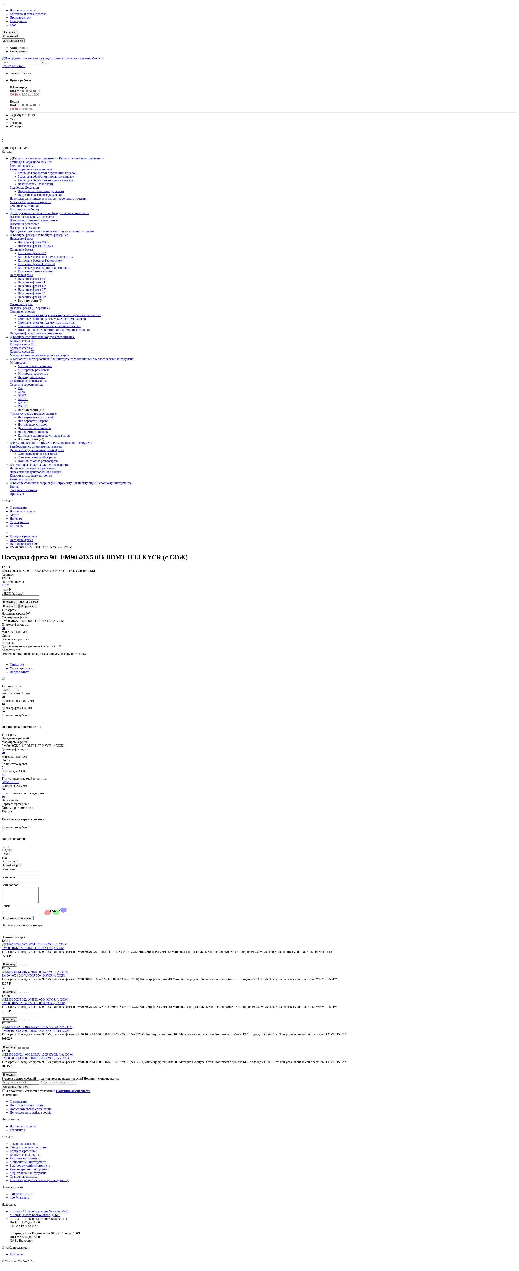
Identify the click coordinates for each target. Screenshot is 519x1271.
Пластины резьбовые (24, 224)
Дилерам (16, 518)
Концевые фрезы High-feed (36, 264)
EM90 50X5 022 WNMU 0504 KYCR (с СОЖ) (33, 1003)
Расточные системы (23, 1158)
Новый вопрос (11, 865)
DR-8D (23, 406)
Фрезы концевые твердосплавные (33, 413)
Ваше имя (8, 869)
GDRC (22, 395)
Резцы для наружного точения (31, 162)
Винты (14, 486)
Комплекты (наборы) (24, 209)
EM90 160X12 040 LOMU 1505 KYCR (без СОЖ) (36, 1030)
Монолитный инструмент (28, 1162)
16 (3, 796)
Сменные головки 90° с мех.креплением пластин (52, 318)
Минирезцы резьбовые (33, 370)
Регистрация (18, 51)
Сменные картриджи (24, 205)
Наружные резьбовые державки (40, 195)
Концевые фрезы (21, 249)
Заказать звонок (21, 73)
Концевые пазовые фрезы (35, 271)
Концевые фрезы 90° (32, 253)
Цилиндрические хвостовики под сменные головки (54, 329)
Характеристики (21, 668)
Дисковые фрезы (21, 238)
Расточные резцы (22, 165)
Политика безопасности (26, 1105)
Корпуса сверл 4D (22, 348)
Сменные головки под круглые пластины (46, 322)
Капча (6, 906)
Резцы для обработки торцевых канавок (45, 180)
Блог (13, 25)
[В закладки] (23, 965)
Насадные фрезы (21, 275)
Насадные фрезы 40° (32, 278)
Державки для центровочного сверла (35, 472)
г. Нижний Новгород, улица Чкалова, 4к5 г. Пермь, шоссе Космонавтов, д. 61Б (38, 1213)
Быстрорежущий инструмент (30, 1165)
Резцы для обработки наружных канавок (46, 176)
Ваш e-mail (9, 877)
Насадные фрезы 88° (32, 297)
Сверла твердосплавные (26, 384)
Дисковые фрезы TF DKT (35, 246)
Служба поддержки (15, 1247)
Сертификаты (19, 522)
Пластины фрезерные (25, 227)
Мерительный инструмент (28, 1173)
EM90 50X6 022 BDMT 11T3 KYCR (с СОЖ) (33, 948)
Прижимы (17, 494)
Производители (20, 17)
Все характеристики (16, 639)
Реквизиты (17, 1130)
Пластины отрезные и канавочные (34, 220)
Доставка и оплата (22, 10)
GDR (21, 391)
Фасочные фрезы (21, 304)
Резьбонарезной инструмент (72, 442)
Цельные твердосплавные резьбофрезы (37, 450)
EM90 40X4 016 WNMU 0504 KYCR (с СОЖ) (33, 975)
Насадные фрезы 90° (24, 543)
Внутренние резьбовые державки (41, 191)
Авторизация (19, 47)
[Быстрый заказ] (19, 965)
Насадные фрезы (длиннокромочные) (36, 333)
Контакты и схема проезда (28, 14)
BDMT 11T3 (10, 782)
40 (3, 628)
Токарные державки (24, 1143)
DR (20, 388)
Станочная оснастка (55, 464)
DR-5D (23, 402)
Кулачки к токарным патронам (31, 475)
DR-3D (23, 399)
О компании (18, 507)
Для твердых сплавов (32, 424)
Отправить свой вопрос (17, 918)
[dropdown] (3, 4)
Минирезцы (18, 362)
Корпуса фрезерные (54, 235)
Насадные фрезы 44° (32, 282)
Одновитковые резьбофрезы (37, 453)
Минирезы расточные (33, 373)
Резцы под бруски (22, 479)
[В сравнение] (27, 965)
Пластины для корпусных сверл (32, 216)
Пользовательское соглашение (30, 1109)
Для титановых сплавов (34, 428)
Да (3, 774)
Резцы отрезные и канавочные (31, 169)
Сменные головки (22, 311)
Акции (14, 515)
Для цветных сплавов (33, 432)
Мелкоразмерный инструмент (30, 202)
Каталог (7, 1137)
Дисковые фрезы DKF (33, 242)
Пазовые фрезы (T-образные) (30, 308)
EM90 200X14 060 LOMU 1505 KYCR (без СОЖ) (36, 1058)
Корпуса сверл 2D (22, 340)
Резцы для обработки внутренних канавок (47, 173)
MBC (5, 585)
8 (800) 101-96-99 (13, 66)
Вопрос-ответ (19, 672)
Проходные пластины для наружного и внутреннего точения (52, 231)
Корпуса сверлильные (59, 337)
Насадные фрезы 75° (32, 293)
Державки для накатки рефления (32, 468)
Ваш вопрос (10, 885)
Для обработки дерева (33, 421)
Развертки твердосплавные (28, 380)
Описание (17, 664)
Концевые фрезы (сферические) (40, 260)
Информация (11, 1119)
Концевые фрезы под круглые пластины (46, 256)
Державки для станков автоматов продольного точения (48, 198)
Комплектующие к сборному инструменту (101, 483)
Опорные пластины (23, 490)
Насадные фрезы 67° (32, 289)
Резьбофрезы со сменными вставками (36, 446)
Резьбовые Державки (24, 187)
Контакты (16, 526)
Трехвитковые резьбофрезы (37, 457)
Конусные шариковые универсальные (44, 435)
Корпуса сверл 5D (22, 351)
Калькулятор (18, 21)
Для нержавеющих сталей (36, 417)
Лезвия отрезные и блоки (35, 184)
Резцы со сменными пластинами (81, 158)
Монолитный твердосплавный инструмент (103, 359)
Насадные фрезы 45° (32, 286)
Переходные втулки (31, 377)
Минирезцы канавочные (35, 366)
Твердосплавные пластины (69, 213)
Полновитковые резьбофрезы (38, 461)
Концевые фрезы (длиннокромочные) (44, 267)
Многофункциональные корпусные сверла (39, 355)
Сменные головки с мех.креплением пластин (49, 326)
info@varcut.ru (19, 1197)
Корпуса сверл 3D (22, 344)
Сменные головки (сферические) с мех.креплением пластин (59, 315)
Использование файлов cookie (30, 1112)
